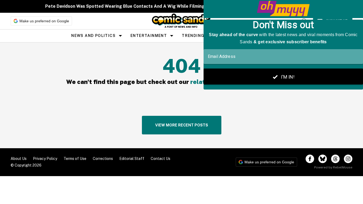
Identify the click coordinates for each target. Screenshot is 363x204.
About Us (19, 158)
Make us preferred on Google (44, 21)
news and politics (93, 35)
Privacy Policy (45, 158)
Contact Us (160, 158)
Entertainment (148, 35)
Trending (193, 35)
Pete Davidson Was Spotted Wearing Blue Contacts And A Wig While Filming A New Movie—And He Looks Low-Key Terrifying (176, 6)
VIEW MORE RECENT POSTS (181, 125)
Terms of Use (75, 158)
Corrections (103, 158)
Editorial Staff (131, 158)
